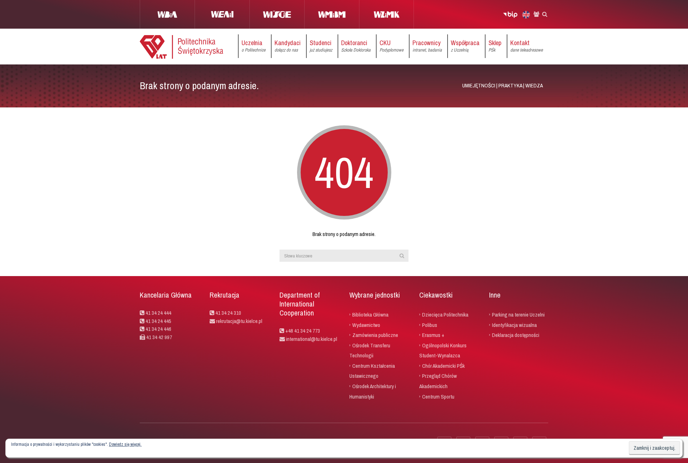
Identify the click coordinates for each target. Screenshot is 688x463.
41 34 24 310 (228, 313)
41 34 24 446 (158, 329)
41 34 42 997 (159, 337)
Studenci (321, 45)
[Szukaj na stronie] (544, 14)
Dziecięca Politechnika (445, 314)
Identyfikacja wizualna (514, 324)
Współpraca (465, 45)
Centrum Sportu (438, 396)
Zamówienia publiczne (375, 335)
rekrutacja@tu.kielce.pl (239, 321)
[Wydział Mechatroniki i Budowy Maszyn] (331, 14)
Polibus (429, 324)
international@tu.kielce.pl (311, 339)
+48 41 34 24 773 (302, 330)
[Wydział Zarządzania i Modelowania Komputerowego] (386, 14)
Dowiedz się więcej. (125, 444)
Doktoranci (356, 45)
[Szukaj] (401, 256)
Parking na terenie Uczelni (518, 314)
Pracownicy (427, 45)
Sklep (494, 45)
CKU (391, 45)
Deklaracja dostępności (515, 335)
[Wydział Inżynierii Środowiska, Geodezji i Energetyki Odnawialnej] (276, 14)
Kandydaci (287, 45)
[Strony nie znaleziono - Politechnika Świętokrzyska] (181, 46)
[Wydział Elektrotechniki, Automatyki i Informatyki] (222, 14)
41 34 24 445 (158, 321)
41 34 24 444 (158, 313)
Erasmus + (433, 335)
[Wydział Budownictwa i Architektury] (167, 14)
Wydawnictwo (366, 324)
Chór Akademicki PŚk (443, 365)
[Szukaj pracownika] (536, 14)
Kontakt (526, 45)
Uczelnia (254, 45)
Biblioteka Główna (370, 314)
